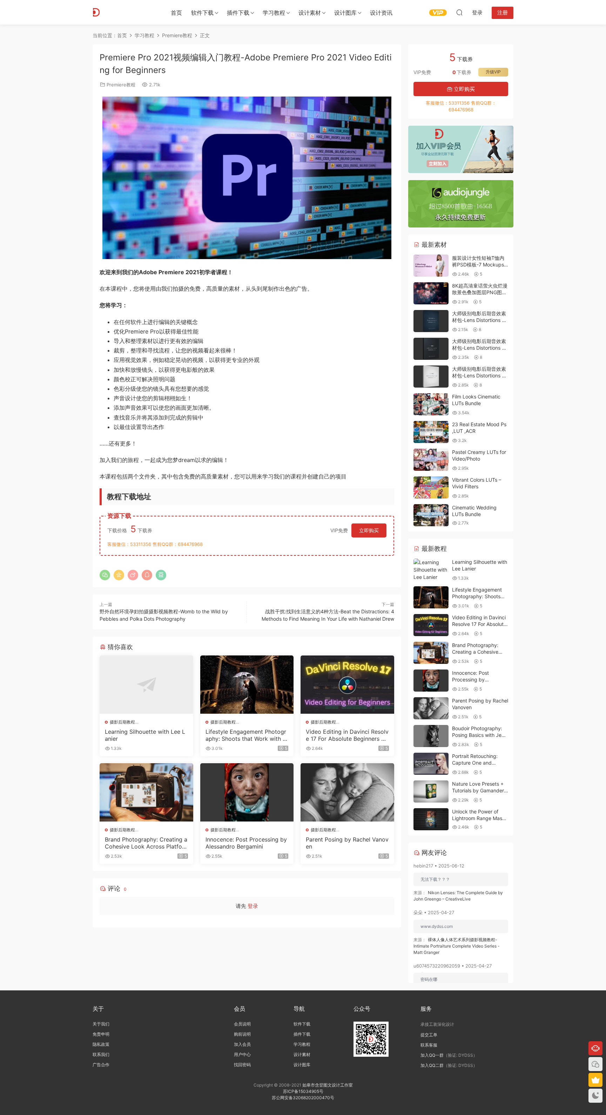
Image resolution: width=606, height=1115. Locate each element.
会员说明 (242, 1024)
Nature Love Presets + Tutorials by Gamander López (478, 790)
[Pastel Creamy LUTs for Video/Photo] (431, 460)
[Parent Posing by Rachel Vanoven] (347, 792)
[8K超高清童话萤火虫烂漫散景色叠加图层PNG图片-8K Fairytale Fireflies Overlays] (431, 293)
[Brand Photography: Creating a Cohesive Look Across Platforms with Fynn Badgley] (146, 792)
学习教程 (274, 12)
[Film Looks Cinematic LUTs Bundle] (431, 404)
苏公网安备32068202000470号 (303, 1097)
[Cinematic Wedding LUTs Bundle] (431, 515)
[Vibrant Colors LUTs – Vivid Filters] (431, 487)
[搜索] (459, 12)
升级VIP (493, 71)
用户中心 (242, 1054)
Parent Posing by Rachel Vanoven (347, 843)
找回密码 (242, 1064)
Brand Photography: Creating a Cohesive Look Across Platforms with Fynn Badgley (146, 843)
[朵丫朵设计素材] (124, 12)
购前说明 (242, 1034)
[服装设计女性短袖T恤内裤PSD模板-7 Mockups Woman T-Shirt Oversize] (431, 266)
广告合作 (101, 1064)
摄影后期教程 (122, 722)
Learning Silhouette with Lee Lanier (145, 735)
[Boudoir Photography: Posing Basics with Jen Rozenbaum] (431, 736)
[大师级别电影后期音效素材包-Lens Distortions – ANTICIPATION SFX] (431, 376)
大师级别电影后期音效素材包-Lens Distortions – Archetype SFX (479, 348)
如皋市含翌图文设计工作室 (327, 1085)
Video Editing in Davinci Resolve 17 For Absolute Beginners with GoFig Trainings (347, 735)
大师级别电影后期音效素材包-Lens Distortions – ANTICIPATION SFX (479, 375)
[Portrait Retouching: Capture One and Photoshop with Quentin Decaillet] (431, 764)
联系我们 (101, 1054)
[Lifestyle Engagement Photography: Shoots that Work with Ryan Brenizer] (247, 684)
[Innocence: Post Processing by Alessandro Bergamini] (247, 792)
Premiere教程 (121, 84)
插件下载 (238, 12)
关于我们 (101, 1024)
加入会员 (242, 1044)
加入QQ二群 (432, 1065)
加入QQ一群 (432, 1055)
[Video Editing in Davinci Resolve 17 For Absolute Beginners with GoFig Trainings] (347, 684)
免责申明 (101, 1034)
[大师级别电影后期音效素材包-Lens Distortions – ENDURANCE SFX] (431, 321)
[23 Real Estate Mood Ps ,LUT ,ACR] (431, 432)
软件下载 (202, 12)
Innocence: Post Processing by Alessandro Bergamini (246, 843)
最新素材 (433, 244)
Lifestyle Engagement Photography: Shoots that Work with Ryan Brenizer (246, 735)
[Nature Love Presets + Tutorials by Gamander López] (431, 791)
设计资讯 (381, 12)
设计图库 (345, 12)
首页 (176, 12)
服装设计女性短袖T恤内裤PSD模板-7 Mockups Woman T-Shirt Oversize (479, 265)
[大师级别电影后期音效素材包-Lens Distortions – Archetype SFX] (431, 349)
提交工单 (428, 1034)
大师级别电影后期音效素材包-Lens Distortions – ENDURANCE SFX (479, 320)
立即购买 (369, 530)
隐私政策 (101, 1044)
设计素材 (302, 1054)
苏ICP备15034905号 (303, 1091)
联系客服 (428, 1045)
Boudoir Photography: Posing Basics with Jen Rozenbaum (478, 735)
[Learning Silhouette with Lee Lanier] (146, 684)
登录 (253, 906)
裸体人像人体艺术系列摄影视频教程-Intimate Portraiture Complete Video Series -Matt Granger (456, 946)
